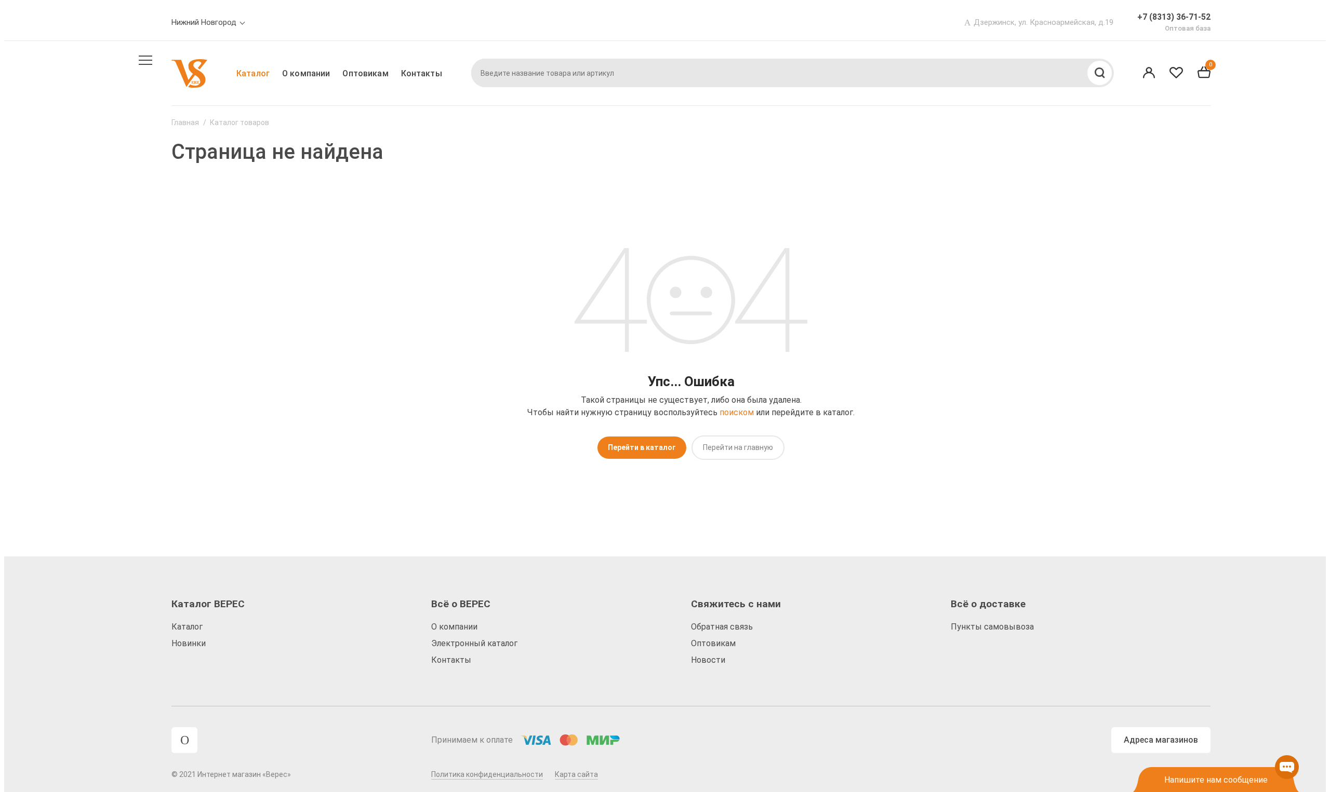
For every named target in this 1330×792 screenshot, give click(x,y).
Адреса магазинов (1161, 740)
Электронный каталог (474, 643)
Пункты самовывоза (992, 627)
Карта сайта (576, 774)
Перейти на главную (738, 447)
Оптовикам (365, 73)
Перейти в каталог (642, 447)
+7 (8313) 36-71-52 (1174, 17)
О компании (306, 73)
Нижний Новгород (203, 22)
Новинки (188, 643)
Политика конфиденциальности (487, 774)
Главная (185, 122)
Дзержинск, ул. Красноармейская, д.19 (1043, 22)
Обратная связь (722, 627)
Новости (708, 660)
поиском (737, 412)
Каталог (253, 73)
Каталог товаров (239, 122)
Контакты (421, 73)
